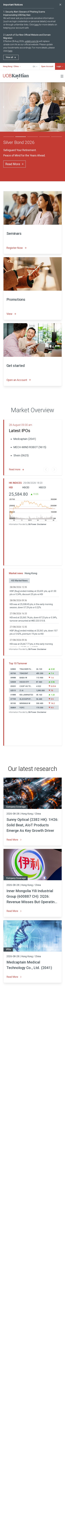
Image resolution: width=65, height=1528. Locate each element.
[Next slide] (61, 107)
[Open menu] (62, 76)
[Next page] (54, 469)
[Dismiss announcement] (60, 4)
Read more (14, 469)
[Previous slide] (3, 107)
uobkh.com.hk (32, 41)
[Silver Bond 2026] (32, 107)
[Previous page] (46, 469)
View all (9, 57)
